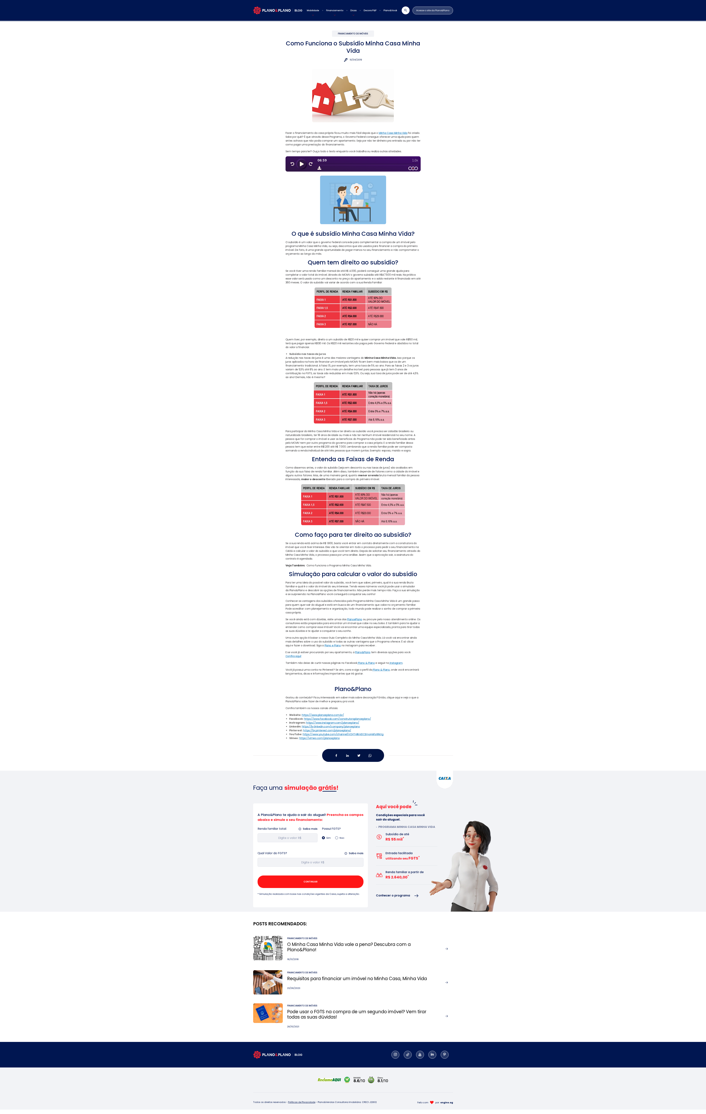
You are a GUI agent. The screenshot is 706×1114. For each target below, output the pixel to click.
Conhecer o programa (393, 895)
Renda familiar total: (272, 828)
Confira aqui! (293, 656)
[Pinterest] (445, 1055)
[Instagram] (395, 1055)
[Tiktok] (408, 1055)
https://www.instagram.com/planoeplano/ (332, 723)
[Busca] (403, 10)
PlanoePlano (354, 619)
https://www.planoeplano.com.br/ (323, 715)
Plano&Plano (362, 652)
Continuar (311, 881)
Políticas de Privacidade (301, 1102)
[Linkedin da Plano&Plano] (347, 755)
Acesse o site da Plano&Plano (432, 10)
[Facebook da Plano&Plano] (336, 755)
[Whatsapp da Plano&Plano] (369, 755)
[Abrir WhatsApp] (696, 1104)
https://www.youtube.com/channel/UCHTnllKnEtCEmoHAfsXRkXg (343, 734)
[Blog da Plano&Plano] (277, 10)
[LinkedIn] (432, 1055)
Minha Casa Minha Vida (393, 133)
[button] (313, 10)
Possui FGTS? (331, 828)
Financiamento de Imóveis (353, 33)
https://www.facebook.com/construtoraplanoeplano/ (337, 719)
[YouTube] (420, 1055)
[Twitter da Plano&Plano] (358, 755)
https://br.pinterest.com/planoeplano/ (327, 730)
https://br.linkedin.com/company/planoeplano (331, 726)
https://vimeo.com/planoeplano (319, 738)
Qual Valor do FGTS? (272, 853)
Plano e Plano (333, 645)
